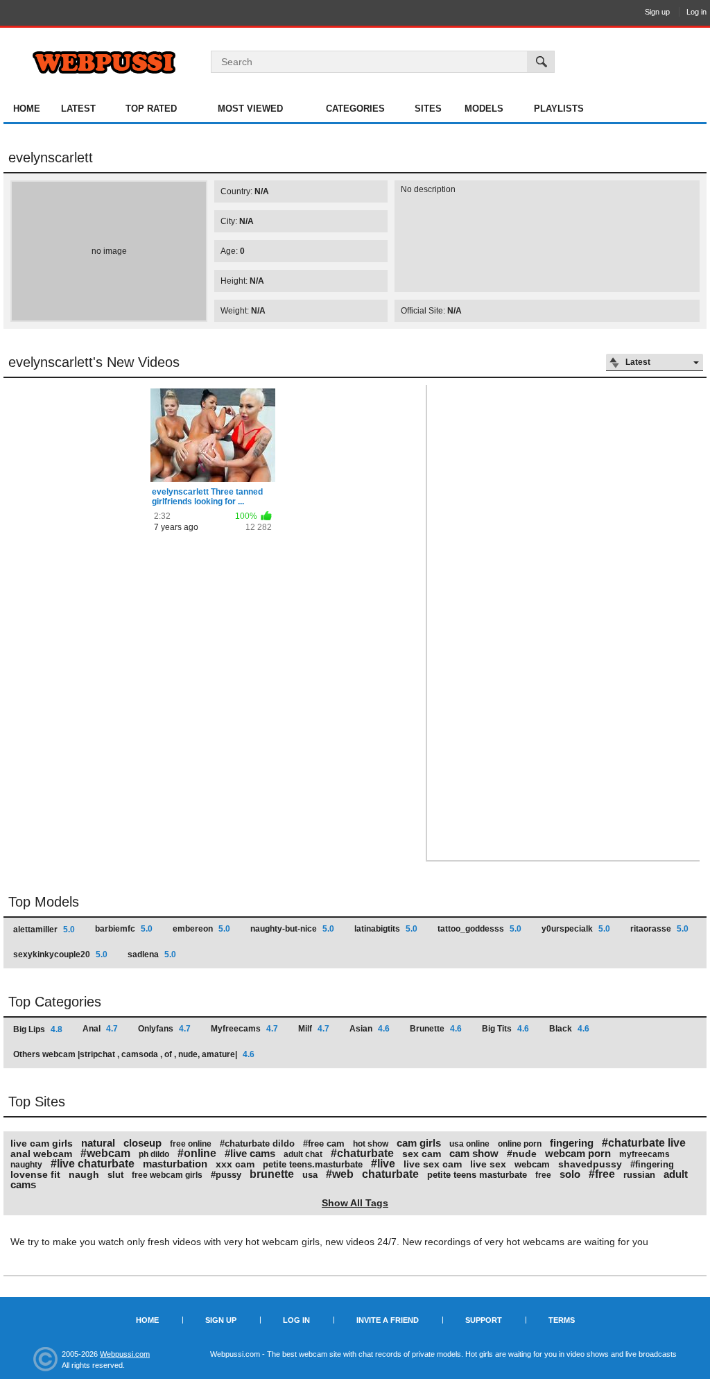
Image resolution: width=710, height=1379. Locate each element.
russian (639, 1175)
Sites (428, 108)
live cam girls (41, 1143)
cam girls (419, 1143)
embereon (201, 929)
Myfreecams (244, 1029)
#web (340, 1174)
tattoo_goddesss (479, 929)
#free (602, 1174)
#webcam (105, 1153)
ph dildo (154, 1154)
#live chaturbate (93, 1164)
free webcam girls (167, 1175)
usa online (469, 1144)
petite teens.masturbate (313, 1164)
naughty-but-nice (292, 929)
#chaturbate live (644, 1143)
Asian (369, 1029)
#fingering (652, 1164)
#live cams (250, 1153)
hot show (370, 1144)
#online (197, 1153)
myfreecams (644, 1154)
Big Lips (37, 1029)
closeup (142, 1143)
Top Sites (36, 1101)
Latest (78, 108)
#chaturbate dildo (257, 1143)
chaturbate (390, 1174)
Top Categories (54, 1001)
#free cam (324, 1143)
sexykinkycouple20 (60, 954)
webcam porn (578, 1153)
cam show (474, 1153)
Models (484, 108)
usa (310, 1175)
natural (98, 1143)
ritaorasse (659, 929)
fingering (572, 1143)
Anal (100, 1029)
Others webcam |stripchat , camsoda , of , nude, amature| (133, 1054)
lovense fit (35, 1174)
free (543, 1175)
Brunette (436, 1029)
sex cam (421, 1153)
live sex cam (433, 1164)
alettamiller (44, 929)
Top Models (43, 901)
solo (570, 1174)
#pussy (226, 1175)
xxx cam (235, 1164)
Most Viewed (250, 108)
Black (569, 1029)
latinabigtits (385, 929)
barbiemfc (124, 929)
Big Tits (505, 1029)
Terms (561, 1320)
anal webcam (41, 1153)
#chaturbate (362, 1153)
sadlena (152, 954)
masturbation (175, 1164)
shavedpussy (590, 1164)
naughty (26, 1165)
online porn (520, 1144)
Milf (313, 1029)
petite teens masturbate (477, 1175)
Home (26, 108)
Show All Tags (355, 1202)
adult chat (303, 1154)
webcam (532, 1164)
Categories (355, 108)
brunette (272, 1174)
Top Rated (151, 108)
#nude (522, 1153)
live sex (488, 1164)
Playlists (559, 108)
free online (190, 1144)
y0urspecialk (576, 929)
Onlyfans (164, 1029)
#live (383, 1164)
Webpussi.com (125, 1354)
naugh (84, 1174)
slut (115, 1175)
